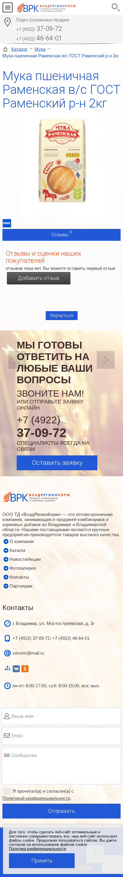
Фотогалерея (23, 568)
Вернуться (61, 315)
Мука (40, 49)
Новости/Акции (25, 559)
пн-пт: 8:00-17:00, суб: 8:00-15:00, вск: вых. (56, 685)
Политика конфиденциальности (37, 849)
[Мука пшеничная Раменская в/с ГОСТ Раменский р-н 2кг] (62, 215)
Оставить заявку (57, 462)
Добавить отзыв (38, 278)
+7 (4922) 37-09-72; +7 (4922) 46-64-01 (51, 638)
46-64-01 (39, 38)
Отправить (61, 811)
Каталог (19, 49)
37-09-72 (39, 28)
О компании (22, 541)
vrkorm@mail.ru (28, 653)
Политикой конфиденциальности (36, 798)
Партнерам (21, 585)
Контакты (19, 577)
